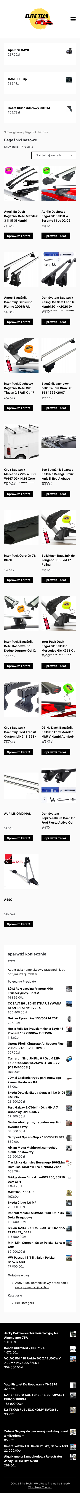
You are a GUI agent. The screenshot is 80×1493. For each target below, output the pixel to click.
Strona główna (13, 132)
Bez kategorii (24, 1303)
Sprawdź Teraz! (18, 236)
